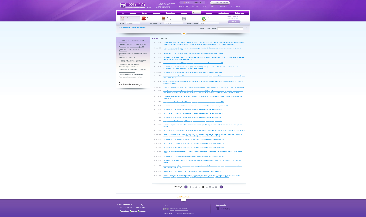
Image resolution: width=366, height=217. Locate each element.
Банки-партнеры (167, 213)
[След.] (221, 187)
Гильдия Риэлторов (222, 6)
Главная (155, 38)
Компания (156, 13)
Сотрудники (195, 6)
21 (207, 187)
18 (196, 187)
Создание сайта (221, 205)
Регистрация (197, 2)
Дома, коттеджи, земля (171, 18)
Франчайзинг (170, 13)
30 (216, 187)
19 (200, 187)
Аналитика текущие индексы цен (128, 66)
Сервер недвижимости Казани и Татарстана (179, 210)
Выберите (130, 23)
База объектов (184, 6)
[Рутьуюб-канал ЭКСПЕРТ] (142, 211)
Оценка (212, 6)
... (193, 187)
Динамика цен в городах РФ (127, 57)
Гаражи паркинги (192, 17)
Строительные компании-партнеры (184, 213)
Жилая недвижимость (132, 17)
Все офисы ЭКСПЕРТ (164, 4)
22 (210, 187)
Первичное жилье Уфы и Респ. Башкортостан (132, 44)
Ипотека (184, 13)
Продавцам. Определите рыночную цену (131, 74)
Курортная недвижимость (215, 17)
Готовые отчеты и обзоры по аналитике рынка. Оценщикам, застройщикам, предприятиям (132, 60)
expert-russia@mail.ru (164, 6)
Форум (238, 6)
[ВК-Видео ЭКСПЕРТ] (133, 211)
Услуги (144, 13)
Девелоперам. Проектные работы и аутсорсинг (132, 69)
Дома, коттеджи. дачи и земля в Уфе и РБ (131, 47)
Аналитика (196, 13)
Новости (133, 13)
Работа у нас (239, 13)
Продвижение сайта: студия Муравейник (178, 208)
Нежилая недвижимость (153, 17)
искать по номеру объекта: (208, 28)
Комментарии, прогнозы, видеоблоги (129, 64)
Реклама (209, 13)
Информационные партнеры (127, 72)
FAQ (232, 6)
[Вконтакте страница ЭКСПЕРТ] (124, 211)
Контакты (204, 6)
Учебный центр (224, 13)
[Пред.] (186, 187)
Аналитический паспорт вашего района (130, 77)
